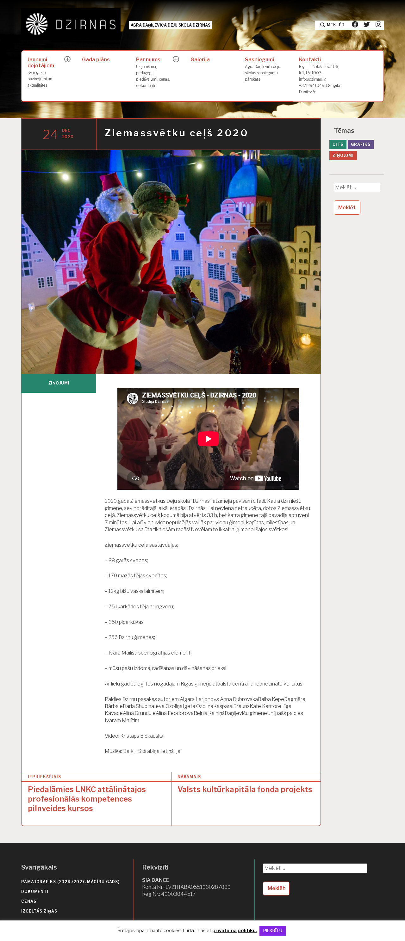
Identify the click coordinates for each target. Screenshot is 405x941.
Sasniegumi (262, 69)
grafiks (360, 144)
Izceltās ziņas (39, 911)
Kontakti (319, 75)
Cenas (28, 901)
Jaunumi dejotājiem (41, 72)
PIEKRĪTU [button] (272, 930)
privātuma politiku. (234, 930)
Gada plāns (96, 60)
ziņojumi (59, 383)
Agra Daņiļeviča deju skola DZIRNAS (170, 25)
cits (338, 144)
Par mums (153, 72)
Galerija (200, 60)
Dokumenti (34, 891)
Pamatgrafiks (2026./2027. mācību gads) (70, 881)
